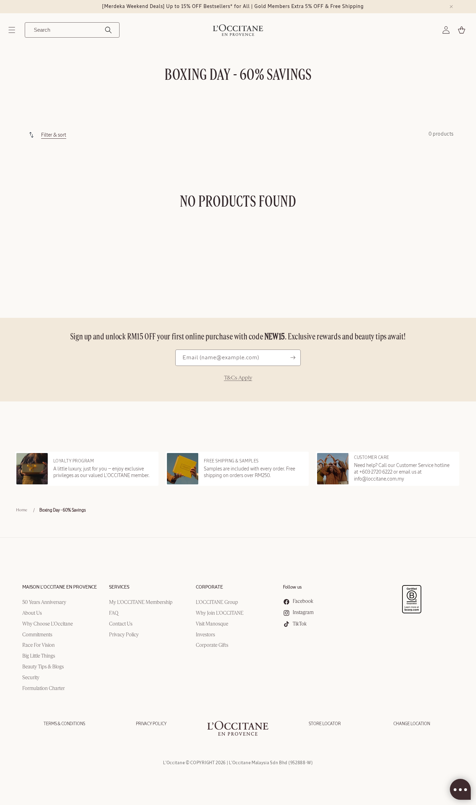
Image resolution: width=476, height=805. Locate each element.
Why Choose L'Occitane (47, 624)
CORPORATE (209, 587)
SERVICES (119, 587)
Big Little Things (38, 656)
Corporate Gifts (212, 645)
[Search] (108, 30)
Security (30, 677)
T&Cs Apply (238, 378)
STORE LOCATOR (325, 723)
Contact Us (120, 624)
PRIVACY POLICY (151, 723)
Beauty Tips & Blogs (43, 667)
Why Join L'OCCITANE (220, 613)
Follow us (292, 587)
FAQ (113, 613)
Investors (205, 634)
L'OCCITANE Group (217, 602)
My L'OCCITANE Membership (140, 602)
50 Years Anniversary (44, 602)
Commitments (37, 634)
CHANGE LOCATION (411, 723)
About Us (32, 613)
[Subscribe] (292, 358)
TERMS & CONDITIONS (64, 723)
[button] (12, 30)
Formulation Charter (43, 688)
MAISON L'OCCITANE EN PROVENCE (59, 587)
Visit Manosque (212, 624)
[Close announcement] (451, 6)
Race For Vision (38, 645)
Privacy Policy (124, 634)
